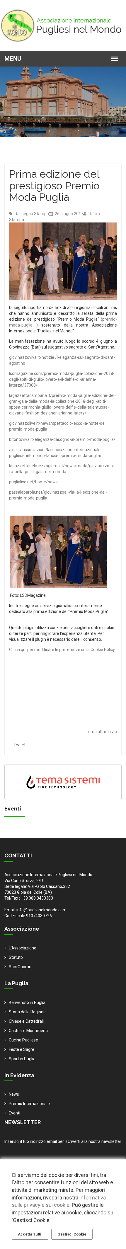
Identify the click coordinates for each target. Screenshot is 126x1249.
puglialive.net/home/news (33, 482)
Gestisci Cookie (71, 1234)
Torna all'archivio (101, 731)
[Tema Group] (63, 781)
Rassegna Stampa (31, 213)
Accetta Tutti (30, 1234)
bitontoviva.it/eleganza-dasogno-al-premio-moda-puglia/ (62, 439)
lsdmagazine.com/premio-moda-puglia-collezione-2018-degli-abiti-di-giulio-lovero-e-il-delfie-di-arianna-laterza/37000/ (62, 379)
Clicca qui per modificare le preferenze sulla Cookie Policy (62, 649)
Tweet (19, 744)
